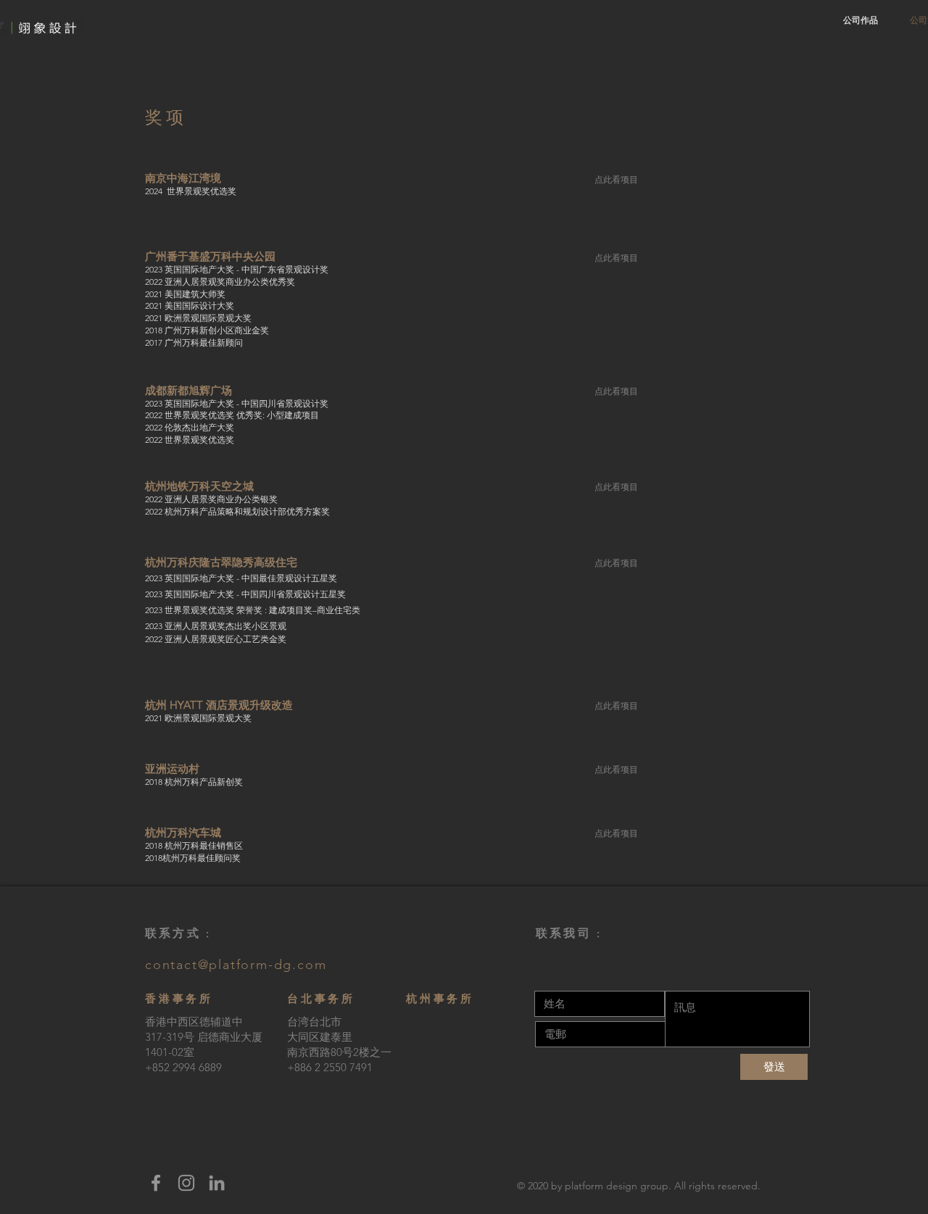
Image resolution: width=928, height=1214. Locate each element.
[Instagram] (186, 1183)
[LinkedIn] (217, 1183)
